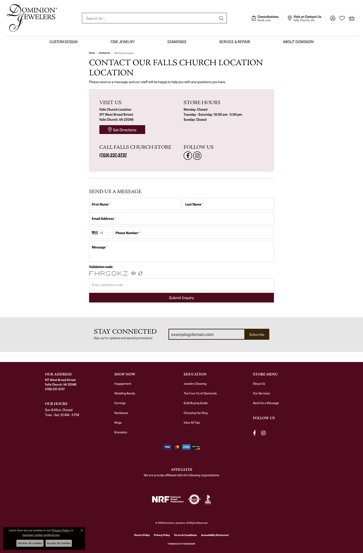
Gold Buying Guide (196, 403)
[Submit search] (222, 18)
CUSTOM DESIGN (63, 41)
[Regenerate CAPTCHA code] (140, 273)
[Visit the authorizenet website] (194, 499)
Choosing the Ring (196, 413)
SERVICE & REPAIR (234, 41)
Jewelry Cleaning (195, 383)
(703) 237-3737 (113, 155)
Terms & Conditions (185, 535)
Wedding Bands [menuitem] (124, 393)
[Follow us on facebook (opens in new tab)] (188, 155)
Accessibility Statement (215, 535)
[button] (332, 18)
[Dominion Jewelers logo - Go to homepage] (32, 18)
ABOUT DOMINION (298, 41)
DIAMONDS (176, 41)
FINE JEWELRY (122, 41)
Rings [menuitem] (118, 422)
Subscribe (256, 334)
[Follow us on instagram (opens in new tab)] (197, 155)
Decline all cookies (30, 543)
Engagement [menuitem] (122, 383)
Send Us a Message (266, 403)
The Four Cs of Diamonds (200, 393)
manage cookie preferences (40, 535)
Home (92, 52)
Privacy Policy (162, 535)
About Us (259, 383)
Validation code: (101, 266)
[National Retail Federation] (168, 499)
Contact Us (104, 52)
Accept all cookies (59, 543)
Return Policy (142, 535)
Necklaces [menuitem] (121, 413)
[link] (267, 18)
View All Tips (192, 422)
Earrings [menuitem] (120, 403)
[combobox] (149, 18)
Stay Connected (125, 332)
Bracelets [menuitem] (120, 432)
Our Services (261, 393)
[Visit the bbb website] (208, 499)
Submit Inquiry (181, 297)
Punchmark (188, 543)
